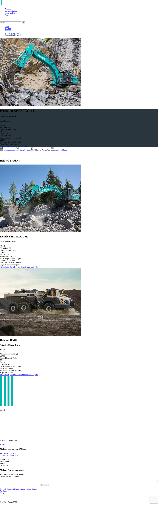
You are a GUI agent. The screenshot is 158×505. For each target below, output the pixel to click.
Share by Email (25, 150)
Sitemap (3, 444)
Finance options (10, 150)
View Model (4, 267)
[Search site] (1, 20)
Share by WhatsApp (43, 150)
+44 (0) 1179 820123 (10, 453)
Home (7, 27)
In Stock (8, 29)
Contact (7, 15)
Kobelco (8, 31)
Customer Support (11, 11)
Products (8, 9)
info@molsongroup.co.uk (9, 455)
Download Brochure (7, 146)
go (23, 22)
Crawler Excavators (12, 33)
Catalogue (3, 491)
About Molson (10, 13)
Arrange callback (60, 150)
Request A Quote (21, 146)
